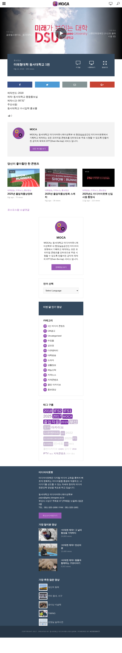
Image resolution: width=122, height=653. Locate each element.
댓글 (78, 67)
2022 (69, 432)
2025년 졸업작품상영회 (19, 194)
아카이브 (57, 427)
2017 (57, 416)
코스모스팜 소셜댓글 (18, 210)
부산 (73, 422)
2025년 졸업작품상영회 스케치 (60, 195)
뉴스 (51, 454)
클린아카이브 (50, 449)
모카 (47, 427)
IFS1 (67, 411)
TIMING (51, 613)
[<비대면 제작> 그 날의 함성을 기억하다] (48, 534)
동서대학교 (48, 444)
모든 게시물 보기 (39, 149)
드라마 (61, 449)
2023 (68, 438)
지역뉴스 (19, 190)
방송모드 (105, 67)
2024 (68, 454)
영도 (63, 433)
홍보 (73, 454)
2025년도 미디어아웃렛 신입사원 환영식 (97, 195)
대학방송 (11, 190)
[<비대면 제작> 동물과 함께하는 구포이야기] (48, 565)
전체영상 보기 (61, 267)
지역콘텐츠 (60, 453)
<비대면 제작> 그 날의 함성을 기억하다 (71, 531)
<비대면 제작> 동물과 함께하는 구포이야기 (71, 561)
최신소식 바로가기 (50, 516)
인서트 (58, 443)
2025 (47, 416)
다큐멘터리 (51, 432)
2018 (48, 411)
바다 (71, 444)
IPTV (46, 453)
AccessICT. (95, 631)
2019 (64, 422)
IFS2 (58, 411)
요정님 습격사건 (55, 622)
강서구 (68, 449)
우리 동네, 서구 (55, 596)
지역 (66, 444)
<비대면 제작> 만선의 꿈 (71, 546)
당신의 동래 (53, 587)
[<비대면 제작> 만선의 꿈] (48, 550)
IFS (75, 438)
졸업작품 (51, 422)
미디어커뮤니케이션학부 (53, 439)
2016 (74, 449)
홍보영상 (17, 60)
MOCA (67, 416)
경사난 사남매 (54, 604)
